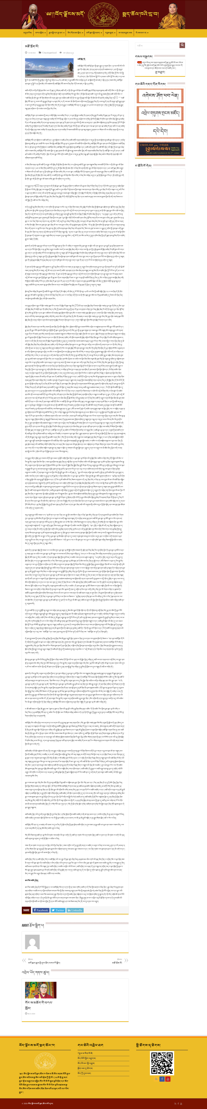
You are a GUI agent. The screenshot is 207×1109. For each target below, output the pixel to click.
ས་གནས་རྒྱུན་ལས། (125, 33)
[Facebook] (162, 1079)
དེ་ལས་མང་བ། (141, 33)
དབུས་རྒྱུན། (109, 33)
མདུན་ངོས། (27, 33)
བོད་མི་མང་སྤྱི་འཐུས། (86, 1063)
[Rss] (156, 1079)
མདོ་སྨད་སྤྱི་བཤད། (93, 33)
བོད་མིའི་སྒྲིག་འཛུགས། (87, 1058)
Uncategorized (49, 53)
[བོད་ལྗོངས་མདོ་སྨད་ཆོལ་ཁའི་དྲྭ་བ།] (103, 14)
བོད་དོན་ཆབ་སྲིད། (74, 33)
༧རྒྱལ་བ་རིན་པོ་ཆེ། (85, 1053)
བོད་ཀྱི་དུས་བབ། (84, 1073)
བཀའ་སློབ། (39, 33)
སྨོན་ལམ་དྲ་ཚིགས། (85, 1068)
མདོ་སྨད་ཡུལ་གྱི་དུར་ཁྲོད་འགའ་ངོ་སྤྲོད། (44, 961)
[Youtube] (167, 1079)
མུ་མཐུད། (160, 72)
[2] (37, 185)
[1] (116, 97)
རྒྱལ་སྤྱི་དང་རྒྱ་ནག (55, 33)
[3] (76, 305)
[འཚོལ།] (182, 45)
